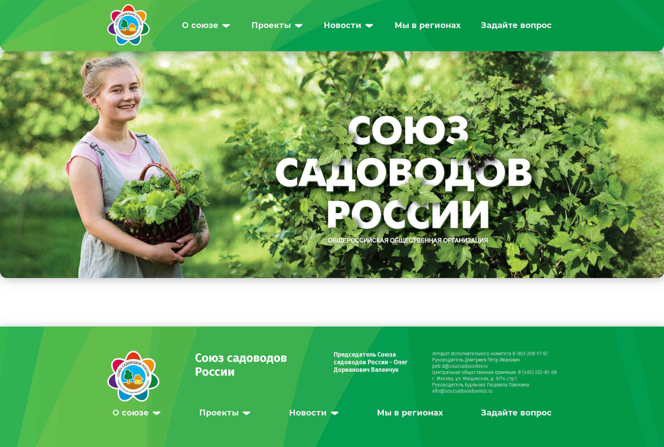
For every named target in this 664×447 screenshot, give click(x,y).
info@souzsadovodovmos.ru (462, 391)
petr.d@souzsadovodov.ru (460, 366)
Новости (342, 25)
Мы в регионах (428, 25)
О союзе (200, 25)
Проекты (271, 25)
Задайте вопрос (516, 25)
